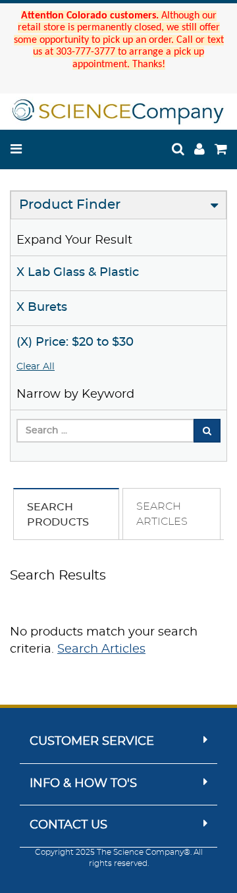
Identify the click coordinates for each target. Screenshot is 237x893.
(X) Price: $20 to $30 (75, 342)
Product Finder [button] (69, 204)
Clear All (35, 366)
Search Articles (101, 649)
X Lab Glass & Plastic (77, 273)
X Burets (41, 307)
